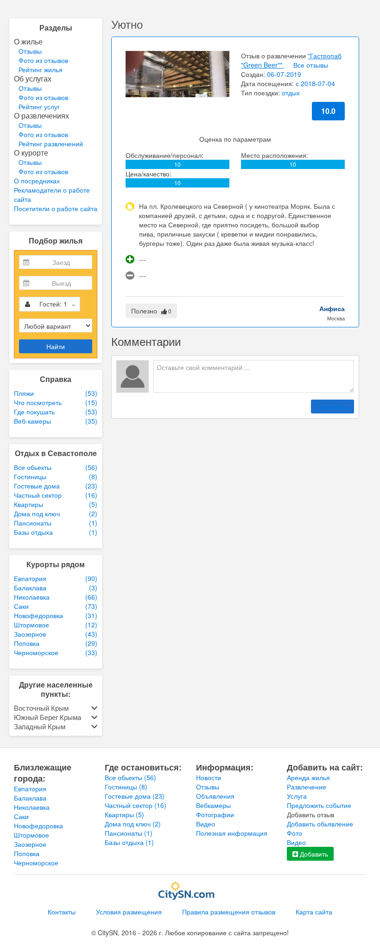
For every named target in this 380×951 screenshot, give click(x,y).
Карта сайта (314, 911)
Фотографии (215, 814)
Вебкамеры (213, 805)
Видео (205, 823)
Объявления (215, 796)
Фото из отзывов (43, 60)
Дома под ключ (133, 823)
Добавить (313, 853)
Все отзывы (310, 64)
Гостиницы (126, 786)
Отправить (332, 406)
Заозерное (30, 844)
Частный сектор (135, 805)
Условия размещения (129, 911)
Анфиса (332, 308)
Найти (55, 346)
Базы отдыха (129, 842)
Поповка (26, 853)
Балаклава (30, 797)
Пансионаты (128, 833)
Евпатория (30, 788)
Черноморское (36, 862)
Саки (21, 816)
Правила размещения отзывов (228, 911)
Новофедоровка (38, 825)
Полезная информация (231, 833)
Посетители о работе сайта (55, 208)
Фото (294, 833)
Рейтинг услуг (39, 106)
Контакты (62, 911)
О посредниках (37, 180)
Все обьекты (130, 777)
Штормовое (31, 834)
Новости (208, 777)
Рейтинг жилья (41, 69)
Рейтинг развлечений (51, 143)
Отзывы (30, 51)
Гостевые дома (135, 796)
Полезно (151, 310)
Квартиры (124, 814)
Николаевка (32, 807)
